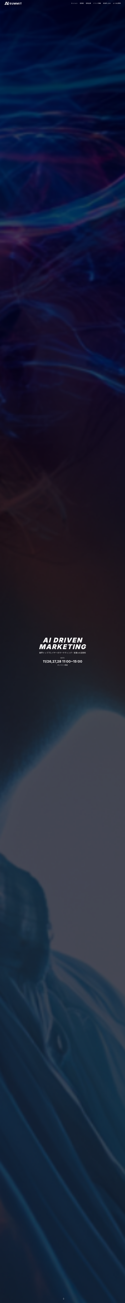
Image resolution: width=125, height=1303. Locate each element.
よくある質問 (117, 3)
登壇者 (82, 3)
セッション (74, 3)
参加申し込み (107, 3)
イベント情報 (97, 3)
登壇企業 (88, 3)
